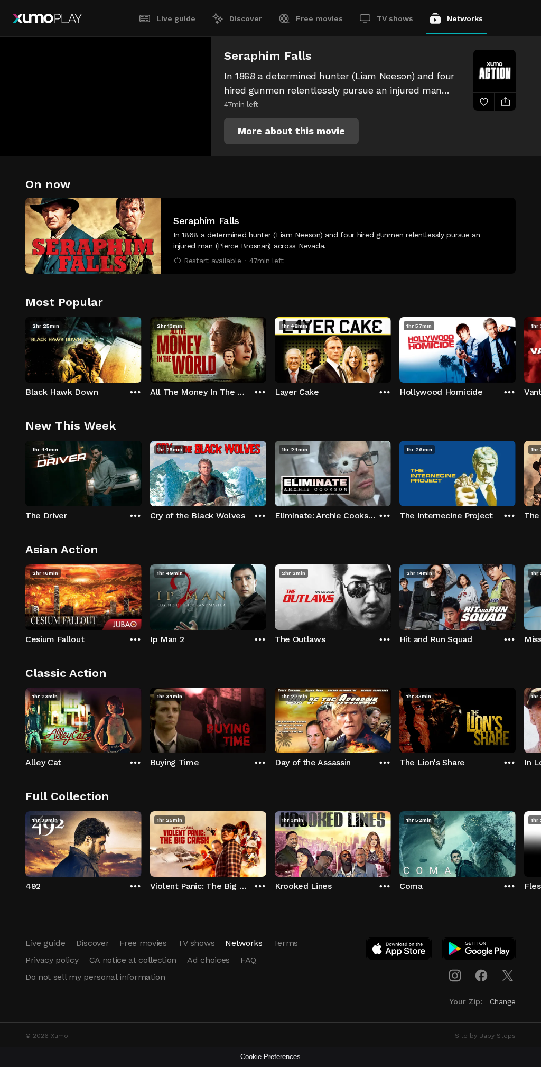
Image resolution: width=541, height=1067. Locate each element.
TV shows (395, 18)
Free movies (319, 18)
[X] (508, 976)
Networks (465, 18)
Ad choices (208, 960)
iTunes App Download (399, 950)
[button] (291, 131)
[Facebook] (481, 976)
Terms (285, 943)
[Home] (47, 18)
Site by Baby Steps (485, 1036)
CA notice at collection (133, 960)
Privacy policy (52, 960)
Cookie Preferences (270, 1057)
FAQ (248, 960)
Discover (245, 18)
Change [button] (503, 1001)
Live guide (175, 18)
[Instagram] (455, 976)
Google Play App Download (479, 950)
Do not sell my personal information (95, 977)
